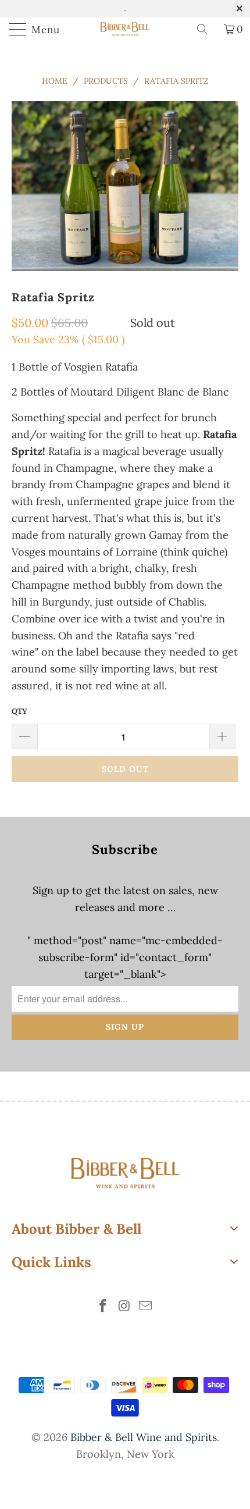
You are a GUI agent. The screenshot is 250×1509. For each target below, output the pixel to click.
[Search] (206, 29)
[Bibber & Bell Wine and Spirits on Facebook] (103, 1307)
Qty (19, 711)
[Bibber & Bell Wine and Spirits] (125, 29)
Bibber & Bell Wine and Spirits (143, 1437)
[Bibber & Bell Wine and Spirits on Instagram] (124, 1307)
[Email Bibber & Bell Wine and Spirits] (146, 1307)
